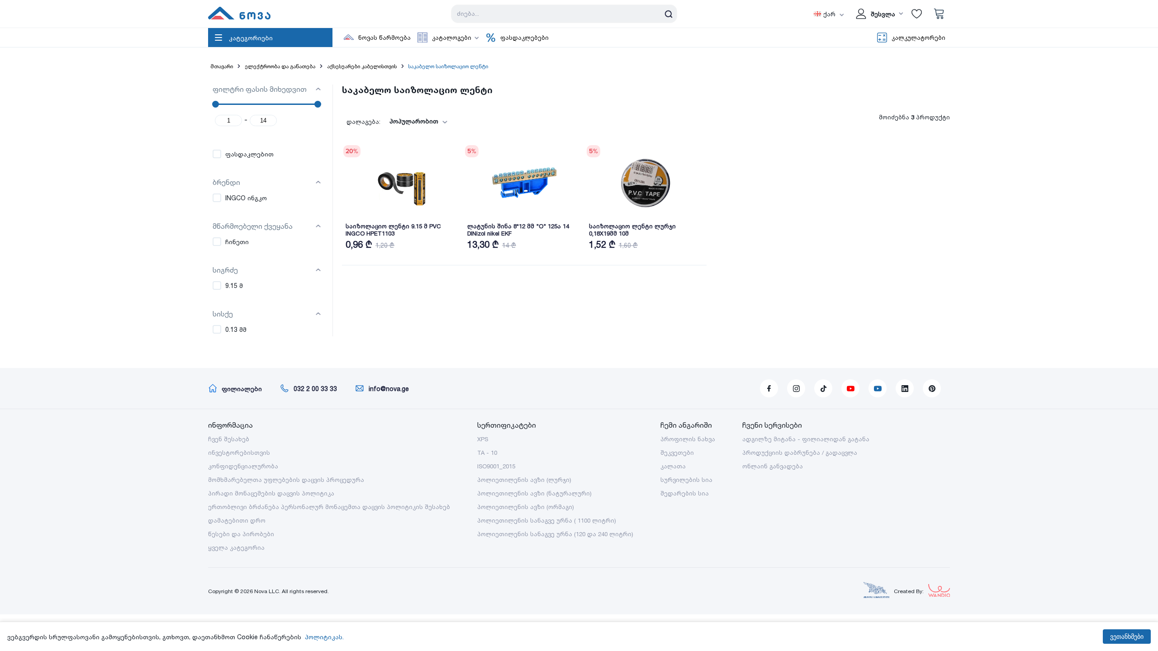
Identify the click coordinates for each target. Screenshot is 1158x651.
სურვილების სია (686, 479)
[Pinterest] (932, 388)
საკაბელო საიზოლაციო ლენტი (448, 66)
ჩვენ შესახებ (228, 439)
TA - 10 (487, 452)
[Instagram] (796, 388)
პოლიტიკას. (324, 637)
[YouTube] (850, 388)
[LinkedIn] (905, 388)
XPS (482, 439)
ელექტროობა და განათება (280, 66)
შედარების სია (684, 493)
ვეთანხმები (1127, 636)
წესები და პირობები (241, 534)
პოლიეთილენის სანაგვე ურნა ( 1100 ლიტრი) (546, 520)
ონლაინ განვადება (772, 466)
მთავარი (221, 66)
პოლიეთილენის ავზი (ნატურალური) (534, 493)
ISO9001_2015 (496, 466)
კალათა (673, 466)
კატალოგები (451, 37)
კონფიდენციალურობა (243, 466)
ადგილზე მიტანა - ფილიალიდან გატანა (805, 439)
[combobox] (415, 121)
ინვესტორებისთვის (239, 452)
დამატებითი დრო (237, 520)
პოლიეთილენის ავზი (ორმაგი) (525, 506)
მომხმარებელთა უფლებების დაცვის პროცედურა (286, 479)
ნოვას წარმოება (384, 37)
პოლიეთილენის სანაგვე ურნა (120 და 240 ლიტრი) (555, 534)
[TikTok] (823, 388)
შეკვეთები (677, 452)
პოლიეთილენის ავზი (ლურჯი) (524, 479)
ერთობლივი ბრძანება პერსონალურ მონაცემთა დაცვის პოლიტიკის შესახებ (329, 506)
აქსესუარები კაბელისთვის (362, 66)
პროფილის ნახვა (687, 439)
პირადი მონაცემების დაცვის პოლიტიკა (271, 493)
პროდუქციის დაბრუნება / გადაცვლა (799, 452)
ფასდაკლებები (524, 37)
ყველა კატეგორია (236, 547)
